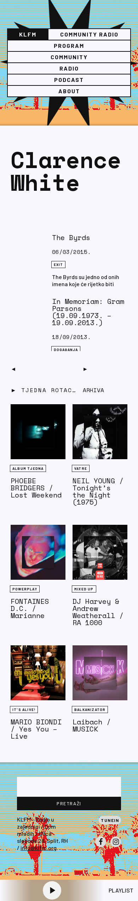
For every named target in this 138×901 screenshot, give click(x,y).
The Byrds (71, 237)
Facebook (101, 846)
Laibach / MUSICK (92, 725)
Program (69, 45)
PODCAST (69, 79)
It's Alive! (23, 709)
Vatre (80, 468)
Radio (69, 68)
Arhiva (93, 390)
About (69, 91)
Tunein (110, 820)
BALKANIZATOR (89, 709)
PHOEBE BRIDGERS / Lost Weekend (36, 487)
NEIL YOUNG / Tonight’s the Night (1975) (98, 491)
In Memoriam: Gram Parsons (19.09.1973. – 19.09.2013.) (88, 312)
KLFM (27, 34)
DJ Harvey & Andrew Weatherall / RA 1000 (98, 612)
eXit (58, 264)
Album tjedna (28, 468)
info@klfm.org (39, 847)
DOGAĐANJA (66, 349)
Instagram (115, 846)
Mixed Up (84, 589)
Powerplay (24, 589)
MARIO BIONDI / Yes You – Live (36, 729)
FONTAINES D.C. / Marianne (30, 608)
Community (69, 57)
